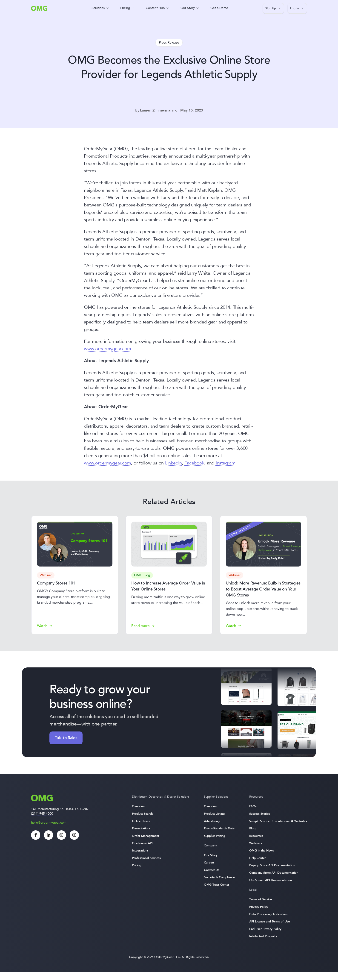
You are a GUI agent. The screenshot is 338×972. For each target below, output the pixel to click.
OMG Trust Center (216, 885)
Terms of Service (260, 899)
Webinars (255, 843)
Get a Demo (219, 8)
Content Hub (155, 8)
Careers (209, 862)
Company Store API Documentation (273, 873)
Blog (252, 828)
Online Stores (141, 821)
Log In (294, 8)
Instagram (225, 463)
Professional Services (146, 858)
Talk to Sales (66, 738)
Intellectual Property (263, 936)
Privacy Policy (258, 907)
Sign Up (270, 8)
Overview (138, 806)
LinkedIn (173, 463)
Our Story (187, 8)
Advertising (212, 821)
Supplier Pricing (214, 836)
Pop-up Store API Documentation (272, 865)
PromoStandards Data (219, 828)
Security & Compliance (219, 877)
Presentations (141, 828)
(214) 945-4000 (42, 813)
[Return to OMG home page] (39, 10)
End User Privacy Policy (265, 929)
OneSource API (142, 843)
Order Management (145, 836)
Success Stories (259, 814)
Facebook (194, 463)
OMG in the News (261, 851)
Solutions (98, 8)
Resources (256, 836)
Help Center (257, 858)
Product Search (142, 814)
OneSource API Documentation (270, 880)
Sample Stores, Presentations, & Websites (278, 821)
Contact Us (211, 870)
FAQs (253, 806)
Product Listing (214, 814)
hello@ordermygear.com (48, 822)
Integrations (140, 851)
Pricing (125, 8)
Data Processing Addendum (268, 914)
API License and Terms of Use (269, 921)
